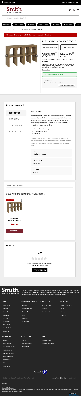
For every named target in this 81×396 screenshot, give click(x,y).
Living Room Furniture (15, 30)
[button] (3, 10)
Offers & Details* (72, 378)
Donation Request (8, 356)
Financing (25, 318)
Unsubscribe (6, 366)
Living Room (18, 25)
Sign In (24, 340)
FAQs (23, 315)
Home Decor (68, 25)
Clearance (6, 315)
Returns (24, 305)
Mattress (6, 25)
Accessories (6, 321)
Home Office (6, 324)
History (63, 312)
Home (5, 30)
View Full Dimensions (66, 85)
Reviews (63, 315)
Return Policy (16, 131)
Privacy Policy (7, 359)
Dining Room (43, 25)
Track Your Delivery (70, 2)
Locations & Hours (47, 305)
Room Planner (7, 343)
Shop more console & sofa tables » (40, 35)
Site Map (63, 378)
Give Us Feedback (47, 312)
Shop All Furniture (8, 328)
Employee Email (46, 340)
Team (62, 308)
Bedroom (56, 25)
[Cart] (77, 10)
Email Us (44, 308)
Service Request (7, 350)
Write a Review (40, 270)
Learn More (46, 70)
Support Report (26, 312)
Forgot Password (27, 343)
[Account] (74, 10)
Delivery (5, 340)
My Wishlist (25, 347)
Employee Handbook (48, 343)
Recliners (31, 25)
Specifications (16, 125)
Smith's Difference (66, 305)
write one (44, 265)
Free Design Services (9, 347)
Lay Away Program (8, 353)
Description (14, 113)
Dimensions (14, 119)
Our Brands (6, 331)
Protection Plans (27, 308)
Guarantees (25, 321)
